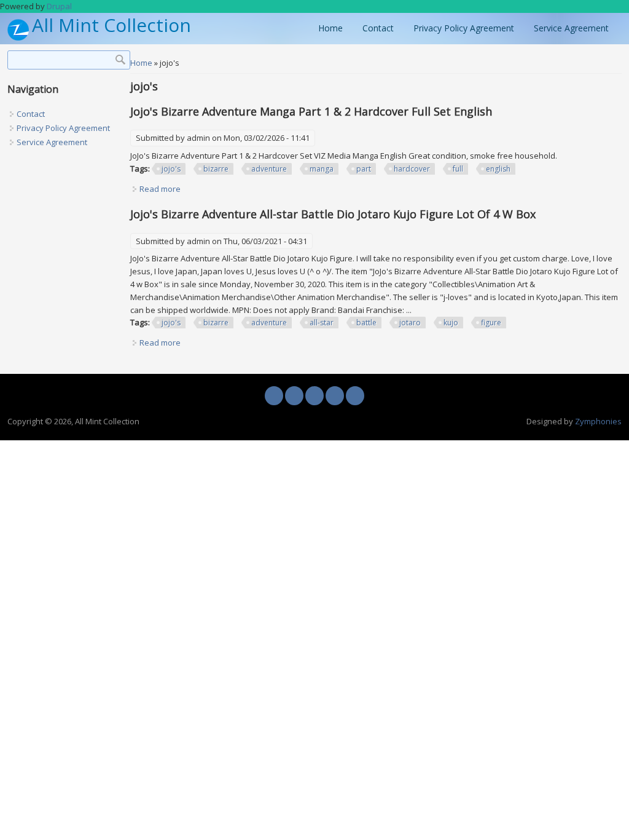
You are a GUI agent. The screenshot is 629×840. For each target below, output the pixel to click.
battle (366, 322)
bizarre (216, 169)
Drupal (59, 6)
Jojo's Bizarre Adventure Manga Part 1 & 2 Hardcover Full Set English (311, 111)
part (363, 169)
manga (322, 169)
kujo (450, 322)
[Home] (18, 37)
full (458, 169)
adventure (269, 169)
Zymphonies (598, 421)
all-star (322, 322)
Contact (378, 28)
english (498, 169)
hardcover (412, 169)
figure (491, 322)
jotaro (410, 322)
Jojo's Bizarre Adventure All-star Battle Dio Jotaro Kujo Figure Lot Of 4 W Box (333, 214)
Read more (160, 188)
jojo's (171, 169)
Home (330, 28)
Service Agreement (571, 28)
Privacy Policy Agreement (463, 28)
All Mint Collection (111, 25)
